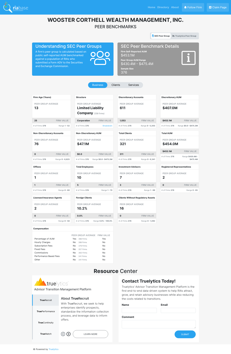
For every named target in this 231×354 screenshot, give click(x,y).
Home (151, 7)
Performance (46, 311)
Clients (115, 85)
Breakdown (107, 126)
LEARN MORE (90, 334)
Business (97, 85)
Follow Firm (194, 7)
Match (45, 333)
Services (133, 85)
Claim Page (219, 7)
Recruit (46, 300)
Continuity (45, 322)
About (175, 7)
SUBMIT (185, 334)
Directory (163, 7)
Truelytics (53, 349)
